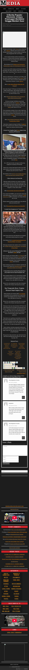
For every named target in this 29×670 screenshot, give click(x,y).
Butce (6, 577)
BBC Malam (6, 611)
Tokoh (16, 596)
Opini (6, 591)
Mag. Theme (18, 668)
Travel (6, 599)
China (18, 130)
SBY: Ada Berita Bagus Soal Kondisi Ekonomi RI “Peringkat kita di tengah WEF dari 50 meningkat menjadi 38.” (18, 355)
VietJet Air (8, 50)
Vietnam (17, 49)
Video (16, 599)
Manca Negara (16, 589)
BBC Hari (6, 609)
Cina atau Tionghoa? (14, 632)
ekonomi (4, 25)
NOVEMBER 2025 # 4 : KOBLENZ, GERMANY (14, 556)
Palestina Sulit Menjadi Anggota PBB (17, 544)
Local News (6, 589)
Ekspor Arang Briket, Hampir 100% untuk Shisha (17, 532)
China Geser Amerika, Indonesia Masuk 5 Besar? (10, 353)
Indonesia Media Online (16, 666)
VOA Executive (16, 606)
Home (4, 8)
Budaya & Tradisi (16, 574)
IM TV (15, 11)
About (17, 8)
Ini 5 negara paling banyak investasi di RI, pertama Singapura (14, 345)
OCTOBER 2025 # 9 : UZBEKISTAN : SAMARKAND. (15, 566)
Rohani (6, 594)
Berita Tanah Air (13, 24)
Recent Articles (21, 24)
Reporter (7, 24)
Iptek (6, 586)
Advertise (20, 11)
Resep (16, 591)
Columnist (16, 577)
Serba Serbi (6, 596)
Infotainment (16, 584)
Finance (17, 24)
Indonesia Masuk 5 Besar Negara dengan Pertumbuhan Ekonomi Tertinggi (21, 346)
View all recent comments (14, 547)
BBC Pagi (6, 606)
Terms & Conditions (14, 664)
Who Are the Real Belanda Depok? (19, 529)
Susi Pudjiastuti (22, 156)
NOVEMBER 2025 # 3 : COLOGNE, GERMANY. (14, 564)
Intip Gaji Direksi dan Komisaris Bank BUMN (15, 190)
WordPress (26, 668)
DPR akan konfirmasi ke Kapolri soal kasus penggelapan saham (21, 371)
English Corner (6, 580)
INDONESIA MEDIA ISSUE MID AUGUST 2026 (14, 506)
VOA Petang (16, 611)
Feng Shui (16, 580)
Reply (23, 397)
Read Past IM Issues (15, 509)
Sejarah (16, 594)
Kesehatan (16, 586)
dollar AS (21, 81)
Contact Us (11, 8)
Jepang (15, 252)
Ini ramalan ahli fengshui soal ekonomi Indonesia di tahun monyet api (7, 346)
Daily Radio (8, 11)
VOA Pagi (16, 609)
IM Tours (23, 8)
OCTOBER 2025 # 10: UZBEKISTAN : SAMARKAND (14, 554)
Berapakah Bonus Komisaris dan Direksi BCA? (16, 206)
